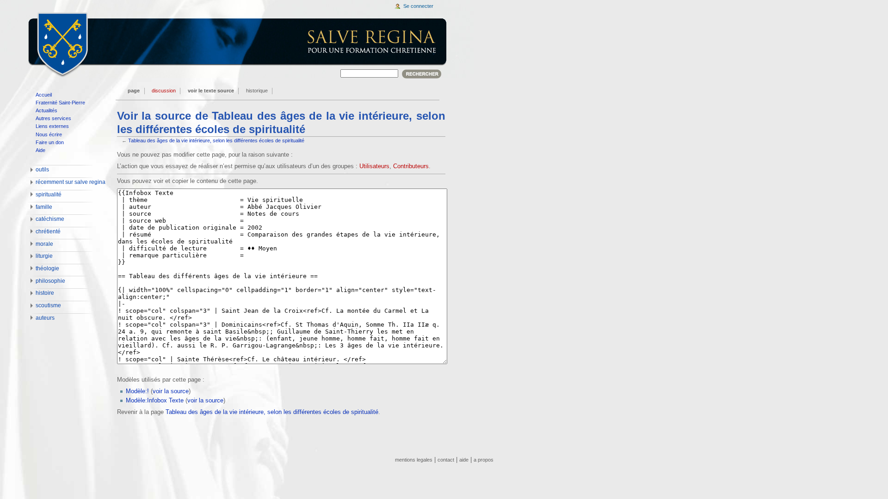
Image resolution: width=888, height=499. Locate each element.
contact (446, 459)
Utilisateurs (374, 166)
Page (134, 90)
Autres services (53, 118)
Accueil (44, 94)
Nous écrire (49, 134)
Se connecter (418, 6)
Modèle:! (137, 391)
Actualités (46, 110)
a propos (483, 459)
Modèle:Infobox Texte (155, 400)
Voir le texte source (211, 90)
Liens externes (52, 126)
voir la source (171, 391)
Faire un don (50, 142)
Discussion (164, 90)
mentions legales (413, 459)
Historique (257, 90)
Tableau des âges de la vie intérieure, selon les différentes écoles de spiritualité (216, 140)
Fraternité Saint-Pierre (60, 102)
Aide (40, 150)
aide (464, 459)
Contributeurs (411, 166)
